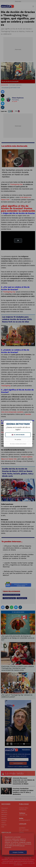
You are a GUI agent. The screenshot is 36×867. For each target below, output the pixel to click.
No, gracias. (18, 439)
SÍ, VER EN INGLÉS (18, 434)
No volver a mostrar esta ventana (18, 443)
